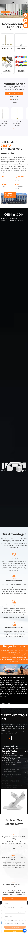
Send (14, 931)
